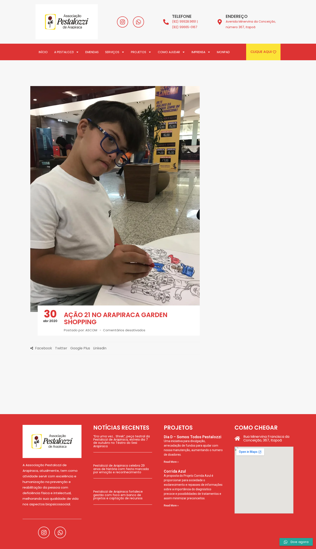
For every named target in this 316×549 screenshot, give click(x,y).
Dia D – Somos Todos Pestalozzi (192, 437)
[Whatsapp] (138, 22)
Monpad (223, 52)
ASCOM (91, 330)
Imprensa (198, 52)
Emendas (92, 52)
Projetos (138, 52)
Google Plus (80, 348)
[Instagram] (122, 22)
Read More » (171, 461)
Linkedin (99, 348)
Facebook (43, 348)
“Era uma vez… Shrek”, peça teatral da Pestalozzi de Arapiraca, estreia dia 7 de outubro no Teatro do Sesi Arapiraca (121, 441)
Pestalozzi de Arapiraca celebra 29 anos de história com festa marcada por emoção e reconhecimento (121, 468)
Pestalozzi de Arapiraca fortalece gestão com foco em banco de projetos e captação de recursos (118, 494)
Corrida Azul (175, 471)
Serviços (112, 52)
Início (43, 52)
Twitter (61, 348)
